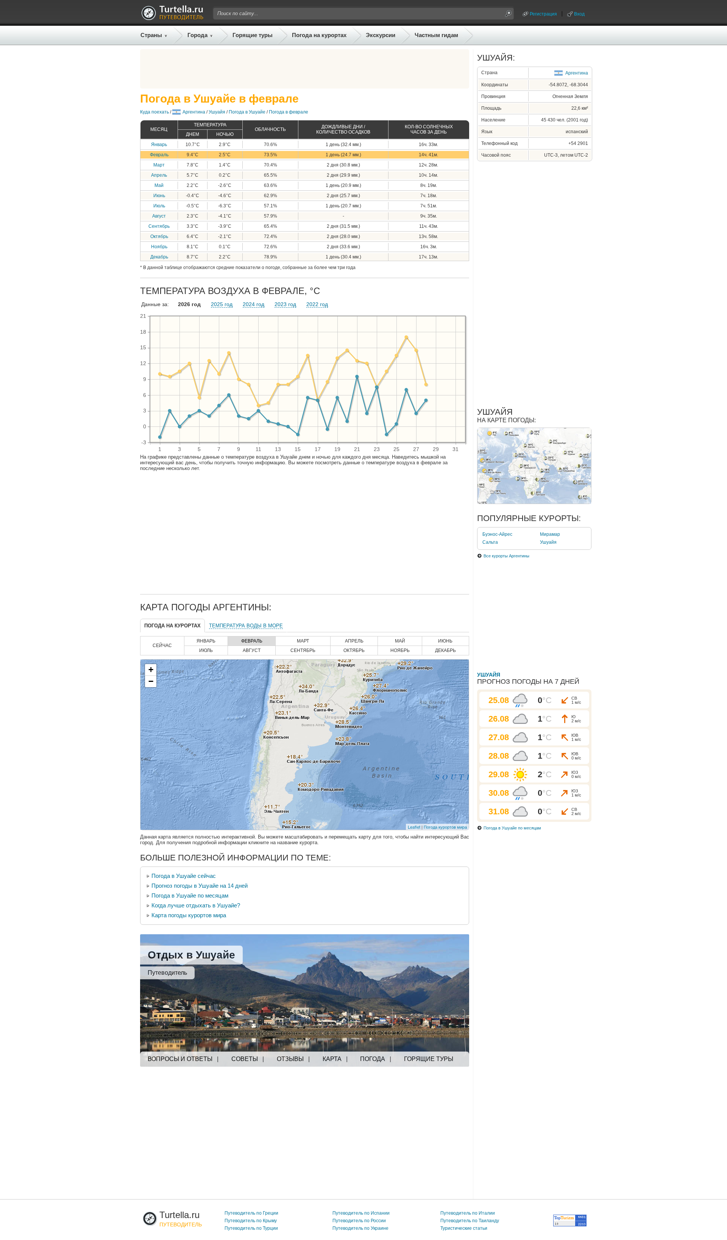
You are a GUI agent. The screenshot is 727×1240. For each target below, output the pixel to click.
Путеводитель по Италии (467, 1213)
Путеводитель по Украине (360, 1228)
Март (159, 165)
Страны (151, 35)
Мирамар (550, 534)
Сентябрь (159, 226)
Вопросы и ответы (180, 1059)
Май (159, 185)
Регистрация (543, 14)
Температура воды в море (246, 626)
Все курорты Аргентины (506, 556)
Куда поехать (154, 112)
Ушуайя (217, 112)
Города (197, 35)
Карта (332, 1059)
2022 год (317, 304)
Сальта (490, 542)
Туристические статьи (463, 1228)
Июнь (159, 195)
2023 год (285, 304)
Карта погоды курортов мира (188, 915)
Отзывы (290, 1059)
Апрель (159, 175)
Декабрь (159, 257)
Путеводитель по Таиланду (469, 1220)
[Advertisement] (305, 69)
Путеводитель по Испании (361, 1213)
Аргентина (194, 112)
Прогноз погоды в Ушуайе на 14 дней (199, 885)
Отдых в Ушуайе (191, 955)
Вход (579, 14)
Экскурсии (380, 35)
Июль (159, 205)
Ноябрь (159, 246)
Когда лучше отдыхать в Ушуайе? (195, 905)
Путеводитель (167, 972)
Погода (372, 1059)
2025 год (221, 304)
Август (159, 216)
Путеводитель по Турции (251, 1228)
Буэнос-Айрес (497, 534)
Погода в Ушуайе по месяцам (189, 895)
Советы (244, 1059)
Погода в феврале (288, 112)
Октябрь (159, 236)
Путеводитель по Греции (251, 1213)
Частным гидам (436, 35)
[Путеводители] (172, 18)
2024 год (253, 304)
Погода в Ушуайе (247, 112)
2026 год (189, 304)
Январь (159, 144)
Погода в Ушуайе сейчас (183, 876)
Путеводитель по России (359, 1220)
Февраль (159, 154)
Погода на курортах (319, 35)
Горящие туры (252, 35)
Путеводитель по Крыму (251, 1220)
